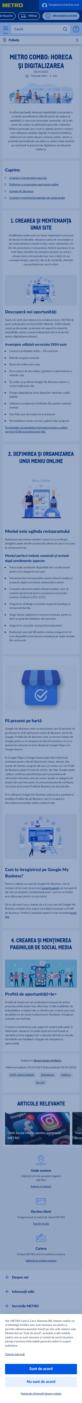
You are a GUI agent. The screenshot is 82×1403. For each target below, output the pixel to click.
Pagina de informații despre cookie (41, 1393)
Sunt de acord (41, 1369)
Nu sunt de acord (41, 1382)
